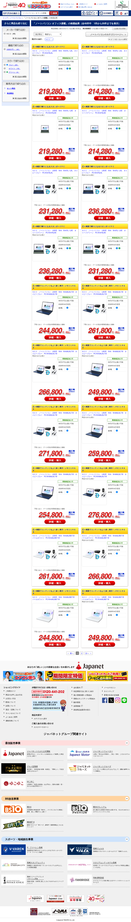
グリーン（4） (14, 72)
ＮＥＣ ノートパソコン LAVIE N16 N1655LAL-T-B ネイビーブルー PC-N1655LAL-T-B (54, 414)
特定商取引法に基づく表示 (84, 691)
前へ (72, 653)
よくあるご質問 (101, 4)
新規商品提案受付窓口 (82, 709)
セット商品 (11, 88)
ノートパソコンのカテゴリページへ (106, 34)
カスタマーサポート (41, 727)
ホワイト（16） (14, 68)
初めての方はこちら (67, 4)
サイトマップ (109, 691)
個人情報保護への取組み (83, 695)
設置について (11, 705)
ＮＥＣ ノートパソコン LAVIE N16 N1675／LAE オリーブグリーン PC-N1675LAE (54, 113)
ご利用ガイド (83, 4)
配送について (11, 702)
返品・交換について (13, 709)
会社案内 (77, 687)
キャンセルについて (13, 713)
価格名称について (12, 720)
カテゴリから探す (67, 7)
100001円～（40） (13, 49)
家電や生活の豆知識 (111, 695)
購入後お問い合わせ (85, 7)
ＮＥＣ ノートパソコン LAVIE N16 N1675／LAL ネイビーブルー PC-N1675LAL (55, 53)
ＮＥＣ (48, 39)
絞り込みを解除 (20, 38)
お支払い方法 (11, 698)
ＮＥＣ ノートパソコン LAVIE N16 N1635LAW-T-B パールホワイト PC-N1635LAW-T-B (54, 537)
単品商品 (10, 93)
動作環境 (77, 702)
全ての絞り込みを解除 (118, 39)
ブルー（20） (14, 65)
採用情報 (77, 706)
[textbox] (35, 13)
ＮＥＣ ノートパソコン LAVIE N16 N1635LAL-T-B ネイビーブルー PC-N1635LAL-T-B (54, 293)
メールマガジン (110, 687)
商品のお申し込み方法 (14, 694)
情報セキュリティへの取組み (84, 698)
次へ (87, 653)
